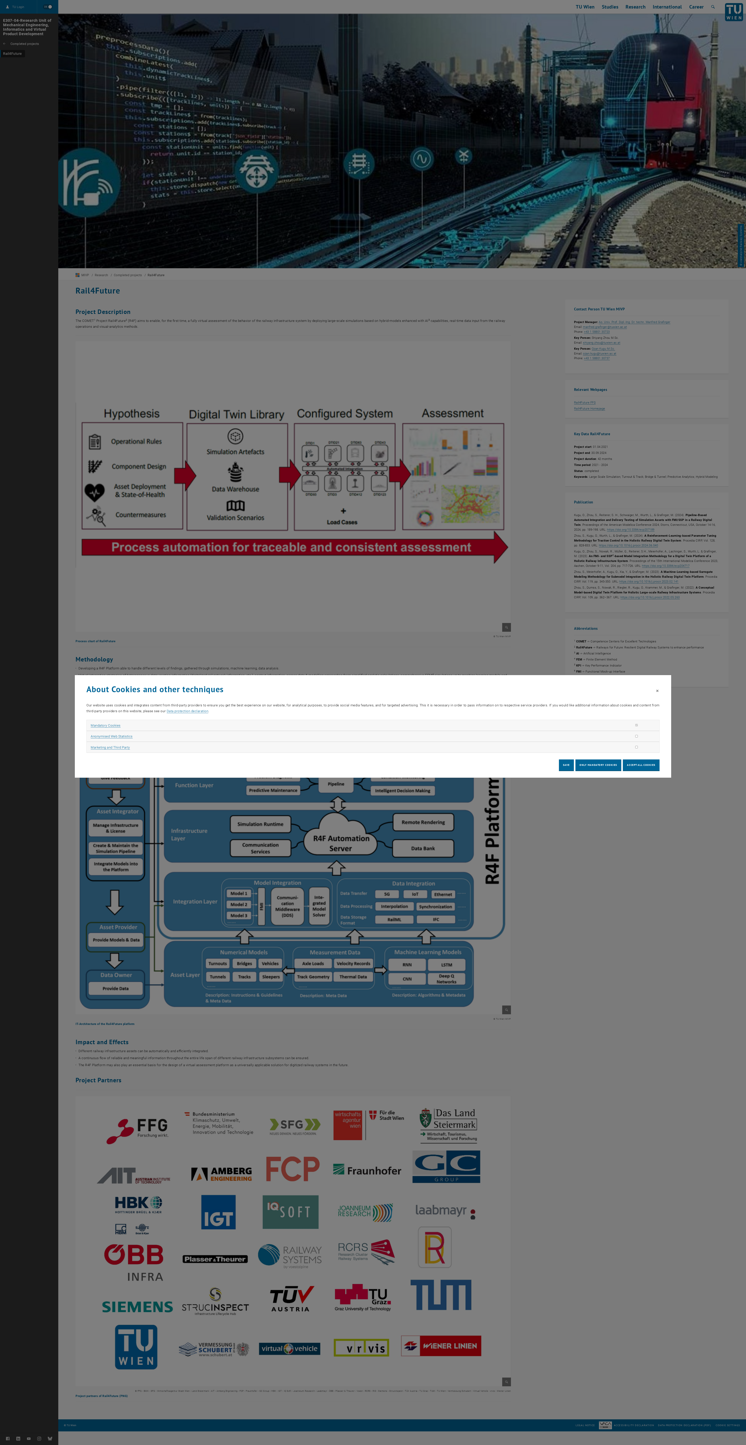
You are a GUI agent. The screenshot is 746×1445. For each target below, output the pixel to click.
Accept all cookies (641, 765)
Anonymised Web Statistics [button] (112, 736)
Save (566, 765)
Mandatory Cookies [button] (106, 725)
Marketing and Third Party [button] (110, 747)
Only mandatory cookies (598, 765)
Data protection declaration (187, 711)
